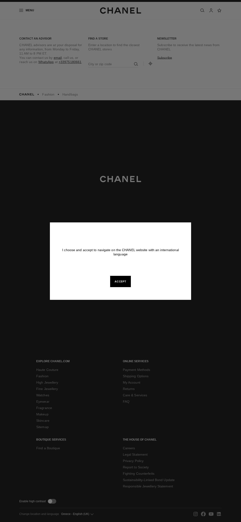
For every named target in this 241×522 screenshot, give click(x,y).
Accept (120, 281)
